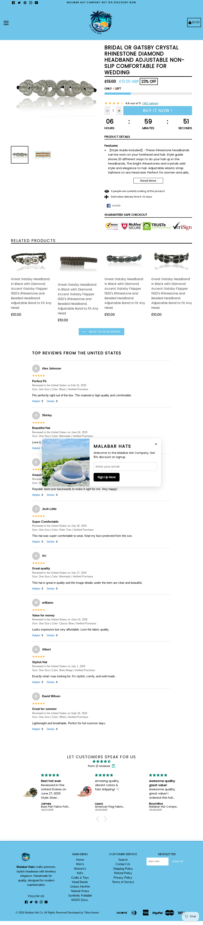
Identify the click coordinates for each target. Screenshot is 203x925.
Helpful (37, 401)
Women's (80, 868)
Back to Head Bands (104, 331)
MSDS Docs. (80, 900)
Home (80, 859)
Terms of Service (123, 882)
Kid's (80, 873)
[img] (101, 761)
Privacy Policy (123, 877)
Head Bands (80, 882)
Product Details (117, 137)
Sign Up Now (107, 477)
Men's (80, 864)
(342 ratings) (150, 103)
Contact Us (123, 864)
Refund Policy (123, 873)
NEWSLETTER (167, 854)
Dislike (52, 401)
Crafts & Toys (80, 877)
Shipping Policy (123, 868)
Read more (148, 180)
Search (123, 859)
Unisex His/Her (80, 886)
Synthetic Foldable (80, 895)
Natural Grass (80, 891)
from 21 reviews (99, 766)
